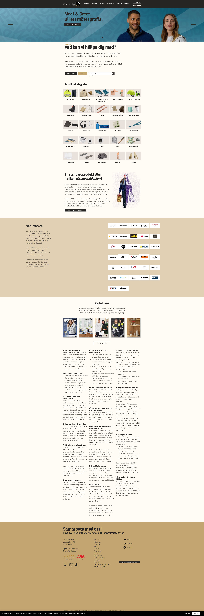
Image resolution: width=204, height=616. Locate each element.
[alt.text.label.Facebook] (125, 547)
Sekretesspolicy (81, 613)
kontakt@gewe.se (114, 533)
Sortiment (97, 544)
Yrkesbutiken (98, 551)
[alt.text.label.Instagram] (125, 543)
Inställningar (187, 613)
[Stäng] (202, 613)
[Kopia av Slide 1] (101, 37)
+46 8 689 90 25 (78, 533)
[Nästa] (193, 24)
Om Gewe (97, 540)
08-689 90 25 (72, 551)
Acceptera (196, 613)
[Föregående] (10, 24)
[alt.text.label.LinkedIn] (125, 539)
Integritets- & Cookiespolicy (102, 564)
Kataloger (97, 546)
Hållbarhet (97, 542)
